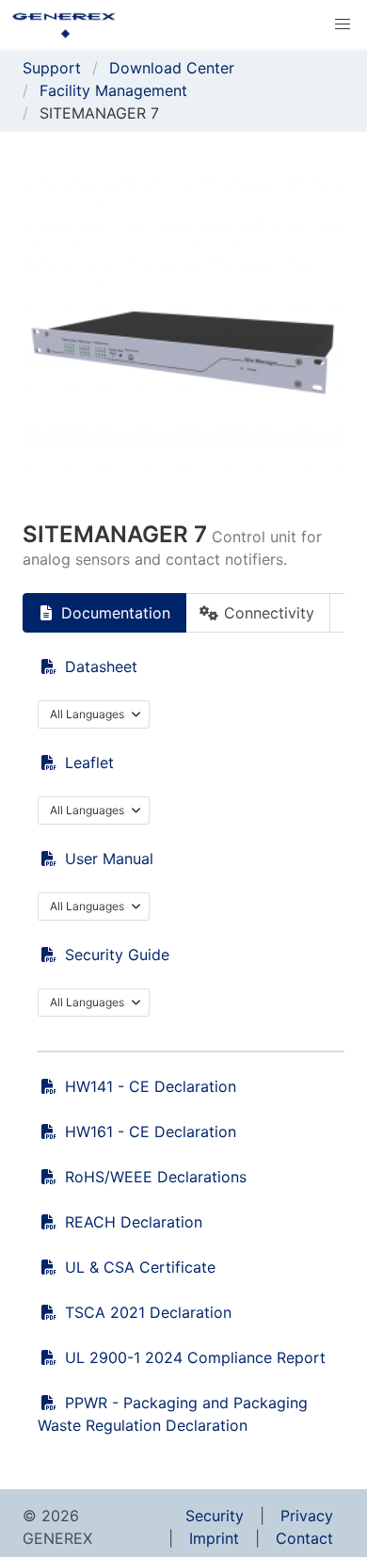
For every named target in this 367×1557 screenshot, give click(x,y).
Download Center (171, 67)
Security (214, 1515)
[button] (342, 24)
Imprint (214, 1538)
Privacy (306, 1515)
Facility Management (113, 90)
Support (52, 67)
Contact (304, 1538)
